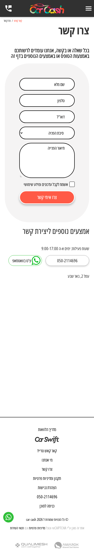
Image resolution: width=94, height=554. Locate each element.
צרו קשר (47, 469)
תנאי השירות (17, 527)
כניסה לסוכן (47, 506)
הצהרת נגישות (47, 487)
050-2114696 (47, 497)
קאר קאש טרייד (47, 451)
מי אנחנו (47, 460)
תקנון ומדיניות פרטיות (47, 478)
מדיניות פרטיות (37, 527)
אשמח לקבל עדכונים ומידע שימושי (46, 184)
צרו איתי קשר (47, 197)
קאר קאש (18, 20)
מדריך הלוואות (47, 429)
